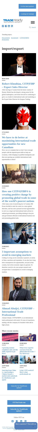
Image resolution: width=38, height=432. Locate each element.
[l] (9, 26)
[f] (6, 26)
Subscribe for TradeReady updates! (19, 387)
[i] (12, 26)
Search (34, 27)
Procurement (6, 38)
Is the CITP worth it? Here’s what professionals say (27, 372)
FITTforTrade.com (19, 402)
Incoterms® (14, 38)
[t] (3, 26)
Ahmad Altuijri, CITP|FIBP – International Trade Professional (18, 311)
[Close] (33, 426)
